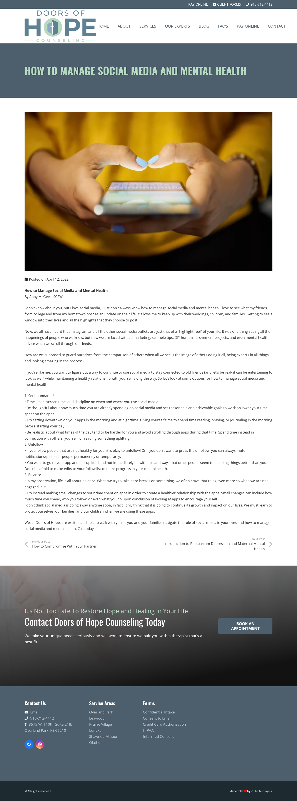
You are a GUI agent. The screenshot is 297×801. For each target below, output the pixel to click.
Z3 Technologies (261, 791)
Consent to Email (157, 718)
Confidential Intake (159, 712)
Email (34, 712)
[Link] (60, 26)
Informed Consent (158, 736)
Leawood (97, 718)
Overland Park (101, 712)
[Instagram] (39, 744)
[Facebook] (29, 744)
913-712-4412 (42, 718)
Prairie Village (100, 724)
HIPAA (148, 730)
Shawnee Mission (103, 736)
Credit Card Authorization (164, 724)
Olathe (94, 742)
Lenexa (95, 730)
